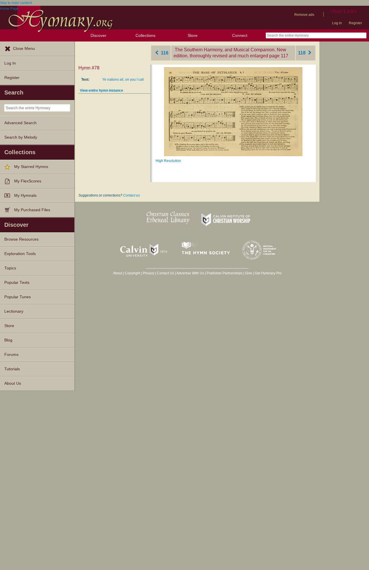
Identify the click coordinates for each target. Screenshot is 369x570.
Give (248, 273)
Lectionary (13, 311)
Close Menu (24, 48)
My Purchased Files (32, 210)
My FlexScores (27, 181)
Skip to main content (16, 3)
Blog (8, 340)
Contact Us (165, 273)
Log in (337, 23)
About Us (12, 383)
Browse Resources (21, 239)
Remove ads (304, 15)
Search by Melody (20, 137)
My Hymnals (25, 195)
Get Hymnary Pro (268, 273)
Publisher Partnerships (224, 273)
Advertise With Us (190, 273)
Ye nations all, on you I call (123, 80)
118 (302, 52)
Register (355, 23)
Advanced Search (20, 123)
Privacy (148, 273)
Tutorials (12, 369)
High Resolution (168, 161)
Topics (10, 268)
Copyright (132, 273)
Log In (10, 63)
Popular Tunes (17, 297)
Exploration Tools (20, 254)
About (117, 273)
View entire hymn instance (101, 90)
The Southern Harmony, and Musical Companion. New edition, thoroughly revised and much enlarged (230, 52)
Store (192, 35)
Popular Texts (16, 282)
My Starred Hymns (31, 167)
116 (164, 52)
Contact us (131, 195)
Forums (11, 354)
